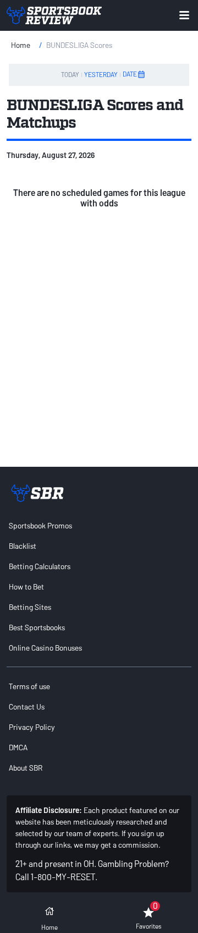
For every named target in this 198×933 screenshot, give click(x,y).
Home (20, 45)
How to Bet (26, 586)
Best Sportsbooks (37, 627)
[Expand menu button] (184, 15)
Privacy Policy (32, 727)
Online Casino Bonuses (45, 647)
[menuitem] (99, 525)
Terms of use (29, 686)
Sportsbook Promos (40, 525)
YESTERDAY (101, 74)
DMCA (18, 747)
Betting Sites (30, 607)
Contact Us (27, 706)
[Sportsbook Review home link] (37, 493)
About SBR (25, 767)
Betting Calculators (39, 566)
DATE (130, 74)
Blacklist (22, 545)
